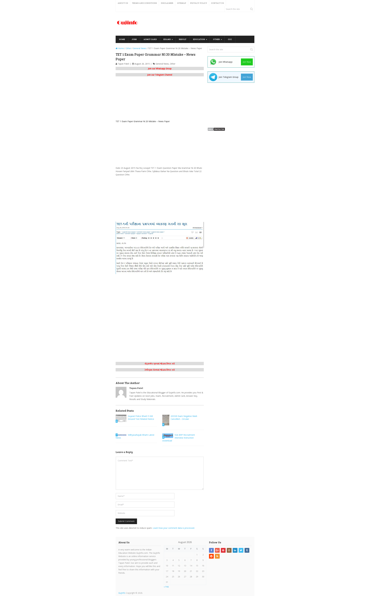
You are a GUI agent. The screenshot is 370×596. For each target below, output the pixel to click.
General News (162, 63)
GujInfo (121, 593)
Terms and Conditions (144, 3)
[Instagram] (229, 550)
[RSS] (217, 556)
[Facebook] (211, 550)
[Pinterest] (223, 550)
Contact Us (217, 3)
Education (199, 39)
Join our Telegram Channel (159, 74)
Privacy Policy (198, 3)
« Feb (166, 586)
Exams (167, 39)
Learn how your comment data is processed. (174, 528)
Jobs (134, 39)
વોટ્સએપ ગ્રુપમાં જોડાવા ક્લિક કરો (160, 363)
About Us (123, 3)
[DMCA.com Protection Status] (216, 130)
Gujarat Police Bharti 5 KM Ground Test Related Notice (141, 417)
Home (122, 39)
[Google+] (217, 550)
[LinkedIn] (235, 550)
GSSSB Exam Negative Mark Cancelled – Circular (184, 417)
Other (216, 39)
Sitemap (181, 3)
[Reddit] (211, 556)
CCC (230, 39)
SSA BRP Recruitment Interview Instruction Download (178, 437)
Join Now (247, 61)
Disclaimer (167, 3)
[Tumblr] (247, 550)
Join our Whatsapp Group (160, 68)
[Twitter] (241, 550)
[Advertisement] (201, 23)
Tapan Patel (123, 63)
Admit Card (150, 39)
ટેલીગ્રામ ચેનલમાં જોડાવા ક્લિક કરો (160, 369)
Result (182, 39)
